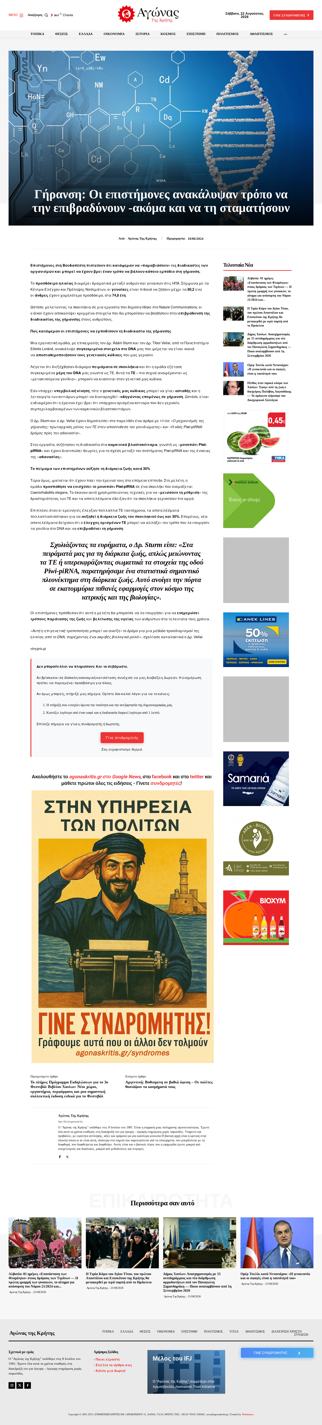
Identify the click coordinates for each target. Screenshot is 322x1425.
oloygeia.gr (38, 648)
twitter (197, 776)
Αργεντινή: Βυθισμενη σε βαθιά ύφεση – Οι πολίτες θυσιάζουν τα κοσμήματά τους (169, 1084)
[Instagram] (12, 1385)
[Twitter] (67, 1155)
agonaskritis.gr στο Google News (104, 776)
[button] (39, 15)
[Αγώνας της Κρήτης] (40, 1136)
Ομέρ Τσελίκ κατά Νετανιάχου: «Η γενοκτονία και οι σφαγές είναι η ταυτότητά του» (268, 369)
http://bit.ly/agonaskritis (70, 1121)
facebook (162, 776)
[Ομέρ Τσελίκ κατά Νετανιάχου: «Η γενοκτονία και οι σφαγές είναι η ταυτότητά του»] (233, 369)
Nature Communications (178, 306)
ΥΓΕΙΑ (161, 180)
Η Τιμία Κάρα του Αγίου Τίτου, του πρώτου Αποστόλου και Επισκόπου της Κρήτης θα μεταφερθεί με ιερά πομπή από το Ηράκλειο (268, 317)
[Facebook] (59, 1155)
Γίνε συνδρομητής (122, 737)
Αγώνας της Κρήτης (142, 238)
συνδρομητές (165, 783)
